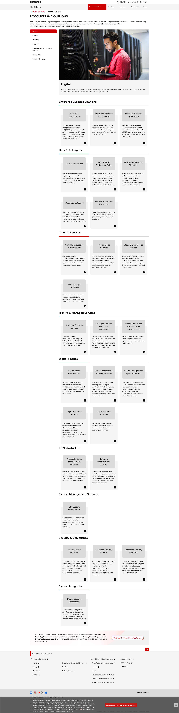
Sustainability (125, 663)
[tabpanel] (104, 328)
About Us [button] (111, 7)
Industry (34, 675)
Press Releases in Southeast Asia (102, 663)
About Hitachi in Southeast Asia (102, 659)
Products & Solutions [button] (96, 7)
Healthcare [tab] (36, 55)
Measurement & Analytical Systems (73, 663)
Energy (34, 667)
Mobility (35, 671)
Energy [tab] (35, 35)
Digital (34, 663)
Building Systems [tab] (38, 59)
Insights (94, 667)
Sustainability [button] (135, 7)
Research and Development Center (103, 675)
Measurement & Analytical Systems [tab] (42, 49)
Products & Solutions (38, 659)
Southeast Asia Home (41, 653)
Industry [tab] (35, 44)
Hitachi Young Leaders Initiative (102, 683)
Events (94, 671)
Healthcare (65, 667)
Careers (123, 666)
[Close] (176, 705)
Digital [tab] (34, 31)
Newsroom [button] (122, 7)
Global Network (126, 659)
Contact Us (146, 692)
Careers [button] (145, 7)
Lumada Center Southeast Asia (102, 679)
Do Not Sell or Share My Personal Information (121, 705)
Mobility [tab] (35, 40)
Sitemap (139, 692)
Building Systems (67, 671)
